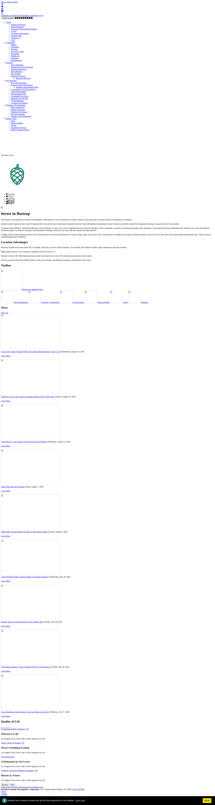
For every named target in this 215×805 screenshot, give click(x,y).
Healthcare (15, 56)
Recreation (15, 54)
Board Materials (17, 27)
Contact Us (15, 38)
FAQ (13, 40)
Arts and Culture (17, 51)
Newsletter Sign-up (18, 128)
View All (4, 313)
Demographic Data (18, 94)
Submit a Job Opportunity (21, 116)
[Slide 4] (9, 727)
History (14, 45)
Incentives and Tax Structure (22, 67)
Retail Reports (16, 72)
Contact (4, 794)
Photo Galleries (17, 123)
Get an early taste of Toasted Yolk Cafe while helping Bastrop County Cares (31, 352)
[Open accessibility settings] (4, 800)
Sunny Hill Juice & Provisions (13, 487)
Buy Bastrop (16, 74)
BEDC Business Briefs (20, 130)
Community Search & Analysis (23, 89)
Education (15, 47)
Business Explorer (18, 76)
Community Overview (20, 96)
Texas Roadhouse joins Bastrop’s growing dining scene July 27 (26, 712)
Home (3, 792)
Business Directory (23, 78)
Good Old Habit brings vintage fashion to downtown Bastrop (25, 577)
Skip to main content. (9, 2)
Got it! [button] (207, 801)
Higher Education (18, 110)
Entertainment (16, 60)
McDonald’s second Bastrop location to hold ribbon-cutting (24, 532)
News (13, 121)
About (8, 22)
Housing (14, 49)
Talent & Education (18, 92)
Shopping (15, 58)
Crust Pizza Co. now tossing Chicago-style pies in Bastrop (24, 442)
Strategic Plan (16, 36)
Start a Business (17, 65)
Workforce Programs (19, 112)
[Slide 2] (4, 727)
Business (9, 63)
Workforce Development (15, 105)
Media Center (11, 119)
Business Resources (19, 69)
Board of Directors (18, 25)
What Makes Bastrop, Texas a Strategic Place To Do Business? (26, 667)
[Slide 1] (2, 727)
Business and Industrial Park (27, 87)
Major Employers (18, 107)
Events (13, 125)
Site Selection (11, 81)
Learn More (5, 356)
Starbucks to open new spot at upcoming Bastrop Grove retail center (27, 397)
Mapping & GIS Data (19, 98)
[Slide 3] (7, 727)
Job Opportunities (18, 114)
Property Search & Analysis (22, 85)
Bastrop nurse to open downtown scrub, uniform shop (22, 622)
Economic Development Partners (24, 29)
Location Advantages (19, 103)
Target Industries (17, 101)
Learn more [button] (80, 800)
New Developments (19, 83)
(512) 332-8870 (78, 789)
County (14, 31)
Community (10, 42)
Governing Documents (20, 33)
